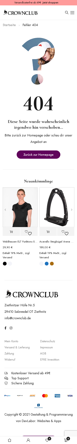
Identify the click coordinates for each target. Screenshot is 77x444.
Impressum (46, 347)
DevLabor (28, 421)
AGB (43, 353)
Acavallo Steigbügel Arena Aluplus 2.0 (56, 242)
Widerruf (9, 360)
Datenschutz (47, 341)
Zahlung (9, 353)
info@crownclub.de (17, 318)
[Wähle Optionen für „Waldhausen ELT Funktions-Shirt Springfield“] (11, 232)
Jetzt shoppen (50, 2)
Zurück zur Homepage (38, 154)
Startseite (9, 25)
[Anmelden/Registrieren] (28, 440)
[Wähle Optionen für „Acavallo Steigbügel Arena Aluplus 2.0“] (48, 232)
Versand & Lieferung (17, 347)
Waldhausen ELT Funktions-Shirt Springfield (20, 242)
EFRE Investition (49, 360)
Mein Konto (11, 341)
